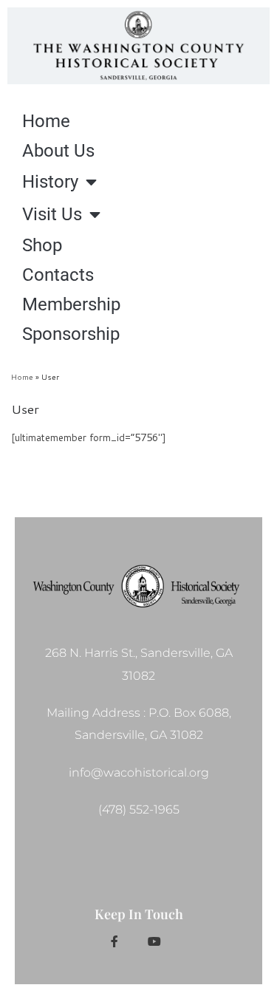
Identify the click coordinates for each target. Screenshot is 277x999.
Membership (71, 304)
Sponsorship (71, 334)
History (50, 181)
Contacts (58, 275)
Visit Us (52, 214)
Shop (42, 245)
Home (46, 121)
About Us (58, 150)
